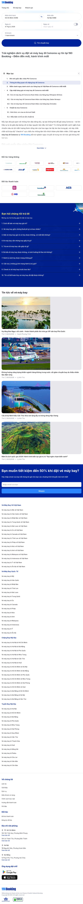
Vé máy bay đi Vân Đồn (10, 761)
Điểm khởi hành (10, 15)
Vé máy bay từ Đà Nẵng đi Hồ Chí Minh (15, 691)
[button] (20, 16)
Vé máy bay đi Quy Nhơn (10, 733)
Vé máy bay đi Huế (8, 745)
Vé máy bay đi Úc (8, 600)
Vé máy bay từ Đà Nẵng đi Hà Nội (13, 695)
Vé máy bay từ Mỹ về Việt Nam (12, 510)
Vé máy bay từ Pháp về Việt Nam (13, 542)
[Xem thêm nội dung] (41, 139)
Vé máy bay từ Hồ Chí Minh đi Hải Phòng (16, 683)
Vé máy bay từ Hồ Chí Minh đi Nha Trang (16, 679)
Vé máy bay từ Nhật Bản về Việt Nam (14, 518)
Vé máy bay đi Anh (8, 616)
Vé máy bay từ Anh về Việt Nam (13, 550)
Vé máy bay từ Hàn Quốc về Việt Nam (15, 514)
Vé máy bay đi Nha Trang (10, 725)
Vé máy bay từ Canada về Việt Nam (14, 534)
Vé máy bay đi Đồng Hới (10, 749)
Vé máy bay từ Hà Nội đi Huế (12, 663)
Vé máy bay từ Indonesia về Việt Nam (15, 558)
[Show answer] (79, 223)
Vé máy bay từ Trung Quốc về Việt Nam (15, 522)
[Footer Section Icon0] (41, 872)
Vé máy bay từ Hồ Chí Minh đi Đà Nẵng (15, 671)
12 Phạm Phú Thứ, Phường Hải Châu (13, 859)
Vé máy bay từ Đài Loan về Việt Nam (14, 526)
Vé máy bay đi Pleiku (9, 753)
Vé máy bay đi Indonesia (10, 625)
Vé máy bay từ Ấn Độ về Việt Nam (13, 566)
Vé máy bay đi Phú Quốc (10, 721)
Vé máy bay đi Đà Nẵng (10, 717)
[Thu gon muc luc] (78, 73)
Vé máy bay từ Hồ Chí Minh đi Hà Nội (14, 667)
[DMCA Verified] (18, 900)
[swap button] (41, 16)
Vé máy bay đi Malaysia (10, 621)
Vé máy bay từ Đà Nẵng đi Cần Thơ (14, 699)
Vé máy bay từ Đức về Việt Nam (13, 546)
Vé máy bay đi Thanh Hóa (11, 741)
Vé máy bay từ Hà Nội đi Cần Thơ (13, 659)
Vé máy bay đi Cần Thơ (10, 737)
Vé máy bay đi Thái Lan (10, 588)
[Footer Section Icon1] (41, 877)
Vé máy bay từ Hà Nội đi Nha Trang (14, 654)
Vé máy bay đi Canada (10, 604)
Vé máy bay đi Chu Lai (9, 757)
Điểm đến (50, 15)
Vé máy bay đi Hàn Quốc (10, 580)
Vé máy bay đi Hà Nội (9, 709)
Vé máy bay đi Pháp (9, 608)
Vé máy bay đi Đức (8, 612)
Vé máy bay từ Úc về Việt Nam (12, 530)
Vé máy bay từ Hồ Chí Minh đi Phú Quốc (15, 675)
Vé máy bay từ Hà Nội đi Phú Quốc (14, 650)
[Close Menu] (4, 90)
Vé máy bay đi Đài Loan (10, 592)
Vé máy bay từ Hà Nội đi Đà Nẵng (13, 646)
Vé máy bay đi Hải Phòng (10, 729)
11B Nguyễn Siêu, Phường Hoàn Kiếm (14, 849)
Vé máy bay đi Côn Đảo (10, 765)
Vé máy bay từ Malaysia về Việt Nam (14, 554)
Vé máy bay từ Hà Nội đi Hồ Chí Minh (14, 642)
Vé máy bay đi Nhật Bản (10, 584)
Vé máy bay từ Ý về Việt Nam (12, 562)
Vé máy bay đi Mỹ (8, 576)
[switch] (76, 24)
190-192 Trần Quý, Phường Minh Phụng (14, 834)
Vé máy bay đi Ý (7, 629)
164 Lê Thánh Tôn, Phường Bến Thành (14, 840)
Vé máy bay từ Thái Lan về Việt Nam (14, 538)
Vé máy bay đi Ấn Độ (9, 633)
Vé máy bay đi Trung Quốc (11, 596)
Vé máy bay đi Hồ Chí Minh (11, 713)
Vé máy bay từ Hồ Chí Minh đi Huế (13, 687)
